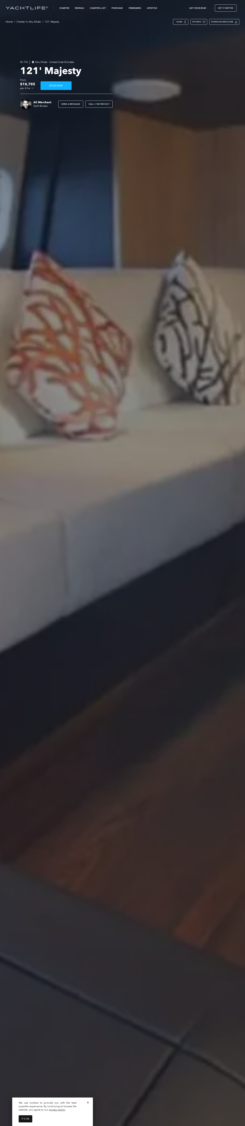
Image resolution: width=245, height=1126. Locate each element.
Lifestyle (152, 8)
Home (9, 21)
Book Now (56, 85)
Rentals (79, 8)
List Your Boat (197, 8)
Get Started (225, 8)
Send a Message (70, 104)
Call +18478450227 (99, 104)
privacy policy (57, 1109)
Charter (64, 8)
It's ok (25, 1118)
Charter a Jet (98, 8)
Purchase (117, 8)
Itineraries (135, 8)
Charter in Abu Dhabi (29, 21)
